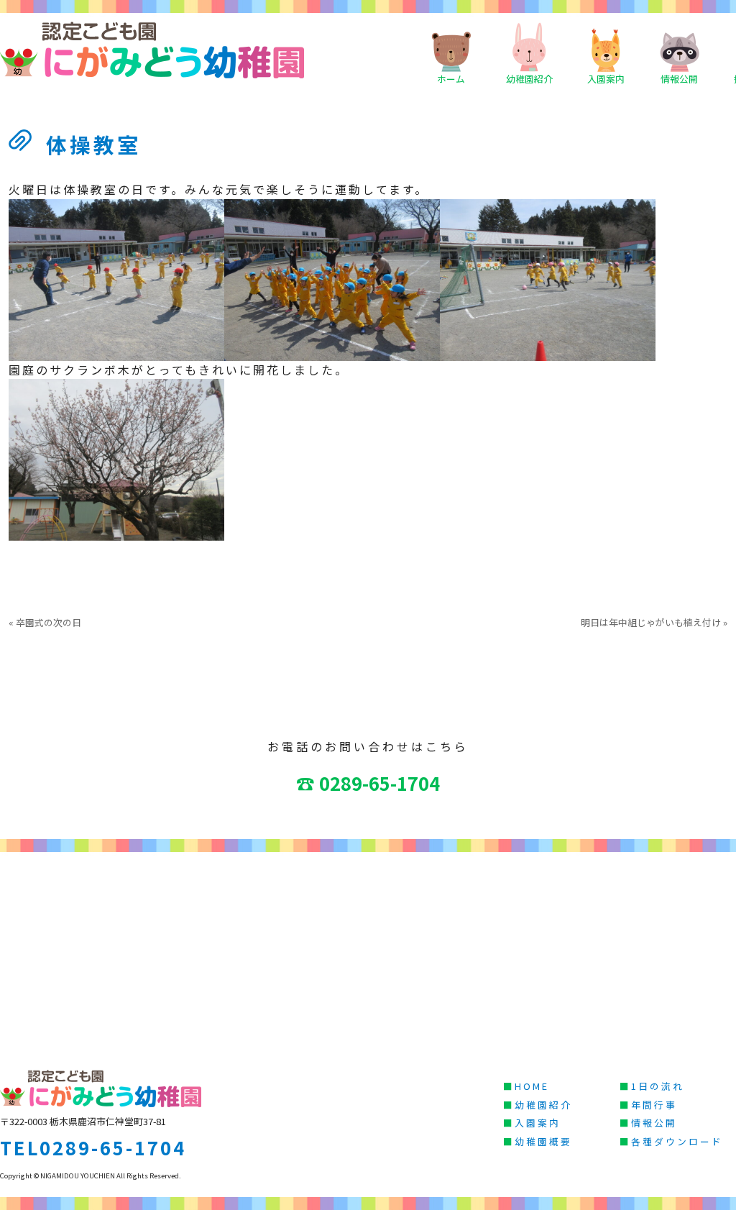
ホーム (451, 79)
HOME (532, 1086)
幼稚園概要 (543, 1141)
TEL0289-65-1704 (93, 1147)
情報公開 (679, 79)
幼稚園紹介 (529, 79)
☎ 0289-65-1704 (368, 782)
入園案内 (606, 79)
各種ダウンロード (677, 1141)
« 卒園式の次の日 (45, 622)
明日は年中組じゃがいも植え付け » (654, 622)
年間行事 (654, 1105)
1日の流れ (657, 1086)
